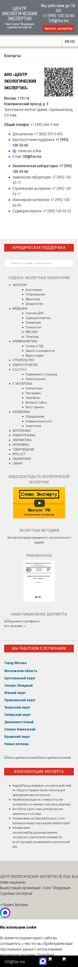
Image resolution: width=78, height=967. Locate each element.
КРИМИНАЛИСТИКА (24, 341)
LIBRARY (17, 463)
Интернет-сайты (36, 402)
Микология (33, 299)
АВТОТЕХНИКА (21, 431)
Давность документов (40, 351)
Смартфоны (33, 398)
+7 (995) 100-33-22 (57, 211)
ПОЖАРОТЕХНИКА (23, 435)
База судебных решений (55, 757)
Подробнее (45, 955)
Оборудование (35, 416)
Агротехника (34, 290)
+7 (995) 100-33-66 (58, 15)
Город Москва (15, 663)
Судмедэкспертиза (38, 318)
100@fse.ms (58, 20)
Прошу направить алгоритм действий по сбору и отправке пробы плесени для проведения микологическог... (41, 790)
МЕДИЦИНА (19, 308)
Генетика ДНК (34, 313)
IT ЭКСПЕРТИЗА (22, 384)
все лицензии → (15, 626)
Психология (33, 327)
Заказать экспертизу (58, 28)
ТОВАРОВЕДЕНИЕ (23, 449)
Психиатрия (33, 322)
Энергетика (33, 426)
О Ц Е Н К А (19, 369)
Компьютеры (34, 388)
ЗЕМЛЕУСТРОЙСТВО (25, 365)
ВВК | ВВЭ (32, 332)
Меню (70, 41)
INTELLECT (18, 454)
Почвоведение (35, 294)
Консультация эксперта (39, 771)
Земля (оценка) (36, 379)
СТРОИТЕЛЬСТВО (23, 360)
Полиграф (32, 337)
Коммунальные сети (39, 421)
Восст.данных (35, 407)
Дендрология (34, 304)
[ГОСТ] (39, 601)
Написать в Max (29, 151)
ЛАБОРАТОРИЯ (21, 459)
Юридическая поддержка (39, 247)
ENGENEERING (21, 412)
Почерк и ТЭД (34, 346)
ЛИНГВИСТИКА (21, 440)
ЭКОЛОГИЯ (19, 285)
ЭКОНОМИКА (20, 445)
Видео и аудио (35, 355)
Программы (33, 393)
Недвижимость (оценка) (41, 374)
